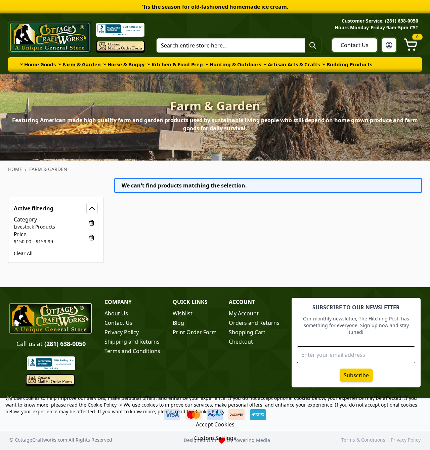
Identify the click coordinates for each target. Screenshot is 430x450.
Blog (178, 322)
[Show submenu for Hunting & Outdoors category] (207, 64)
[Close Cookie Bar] (9, 399)
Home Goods (40, 64)
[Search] (313, 45)
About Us (116, 313)
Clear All (23, 253)
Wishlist (182, 313)
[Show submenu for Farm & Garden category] (59, 64)
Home (15, 169)
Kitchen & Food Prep (177, 64)
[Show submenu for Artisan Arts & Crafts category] (265, 64)
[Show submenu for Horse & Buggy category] (105, 64)
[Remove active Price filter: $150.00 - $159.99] (92, 238)
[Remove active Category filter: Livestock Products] (92, 223)
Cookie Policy (102, 405)
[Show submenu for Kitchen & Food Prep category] (149, 64)
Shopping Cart (247, 332)
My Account (244, 313)
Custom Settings (215, 438)
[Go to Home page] (50, 37)
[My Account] (389, 45)
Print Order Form (195, 332)
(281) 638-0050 (65, 344)
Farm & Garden (81, 64)
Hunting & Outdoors (235, 64)
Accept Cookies (215, 424)
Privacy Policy (121, 332)
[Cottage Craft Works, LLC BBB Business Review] (50, 363)
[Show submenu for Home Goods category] (21, 64)
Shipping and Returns (132, 341)
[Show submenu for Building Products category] (324, 64)
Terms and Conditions (132, 351)
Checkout (241, 341)
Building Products (349, 64)
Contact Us (355, 45)
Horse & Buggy (126, 64)
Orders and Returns (254, 322)
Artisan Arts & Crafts (294, 64)
